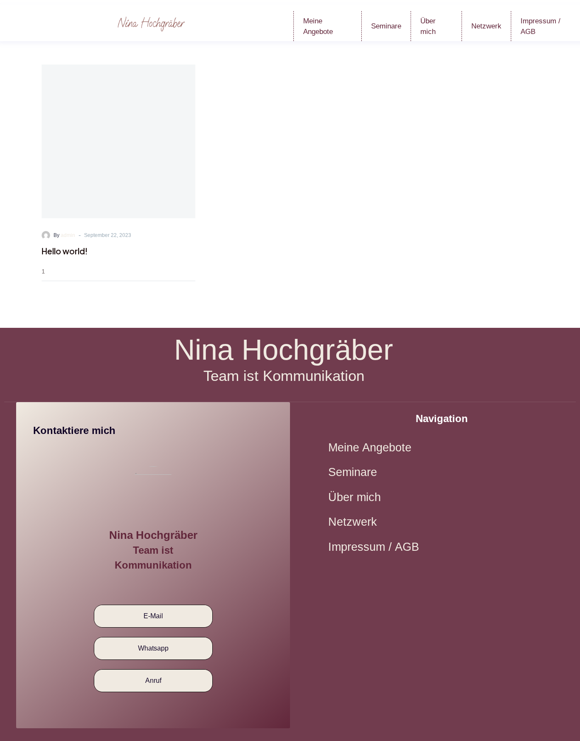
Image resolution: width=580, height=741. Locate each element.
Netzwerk (486, 26)
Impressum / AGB (373, 547)
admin (68, 235)
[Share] (192, 271)
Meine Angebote (318, 26)
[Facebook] (143, 586)
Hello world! (64, 251)
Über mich (428, 26)
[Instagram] (163, 586)
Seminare (386, 26)
